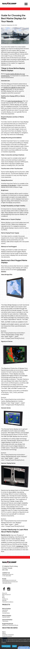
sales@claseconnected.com (9, 580)
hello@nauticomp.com (7, 574)
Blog (3, 597)
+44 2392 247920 (6, 583)
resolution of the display (8, 185)
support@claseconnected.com (10, 581)
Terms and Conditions (7, 602)
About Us (4, 593)
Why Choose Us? (6, 594)
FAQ (3, 596)
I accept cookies (6, 646)
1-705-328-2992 (6, 576)
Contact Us (5, 599)
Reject (14, 646)
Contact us (19, 546)
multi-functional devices (14, 101)
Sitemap (4, 600)
